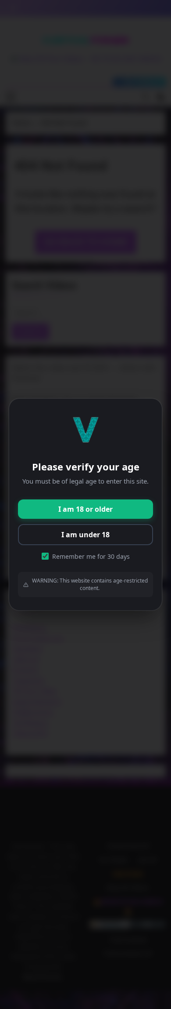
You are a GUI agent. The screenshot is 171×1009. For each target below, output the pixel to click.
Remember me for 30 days (91, 556)
